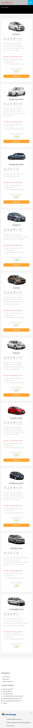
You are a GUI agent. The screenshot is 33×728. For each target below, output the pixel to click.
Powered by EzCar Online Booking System (18, 722)
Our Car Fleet (5, 677)
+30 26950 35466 (7, 694)
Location (4, 703)
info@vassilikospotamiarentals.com (11, 698)
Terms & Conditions (7, 681)
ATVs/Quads (5, 679)
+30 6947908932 (7, 691)
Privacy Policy (10, 726)
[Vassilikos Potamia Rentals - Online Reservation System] (16, 2)
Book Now (16, 76)
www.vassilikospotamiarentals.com (11, 701)
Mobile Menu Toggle (30, 2)
